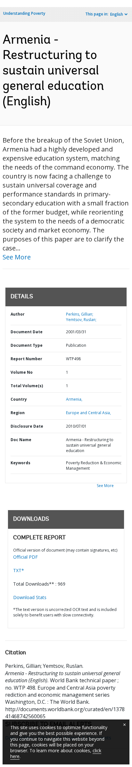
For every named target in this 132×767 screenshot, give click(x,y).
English (116, 14)
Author (18, 314)
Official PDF (25, 557)
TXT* (18, 570)
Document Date (27, 332)
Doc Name (21, 439)
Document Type (27, 345)
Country (19, 399)
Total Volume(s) (27, 385)
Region (18, 412)
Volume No (22, 372)
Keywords (20, 463)
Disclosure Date (27, 426)
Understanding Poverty (24, 13)
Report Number (26, 359)
